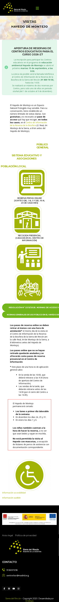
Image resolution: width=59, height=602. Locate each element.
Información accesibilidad (14, 492)
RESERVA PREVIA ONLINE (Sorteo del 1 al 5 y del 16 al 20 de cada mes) (29, 200)
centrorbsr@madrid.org (17, 575)
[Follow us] (4, 588)
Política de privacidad (26, 535)
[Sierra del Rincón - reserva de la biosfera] (15, 7)
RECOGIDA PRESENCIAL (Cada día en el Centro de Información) (29, 238)
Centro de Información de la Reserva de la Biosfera (28, 124)
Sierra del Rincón (13, 598)
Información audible (11, 497)
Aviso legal (7, 535)
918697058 (12, 569)
